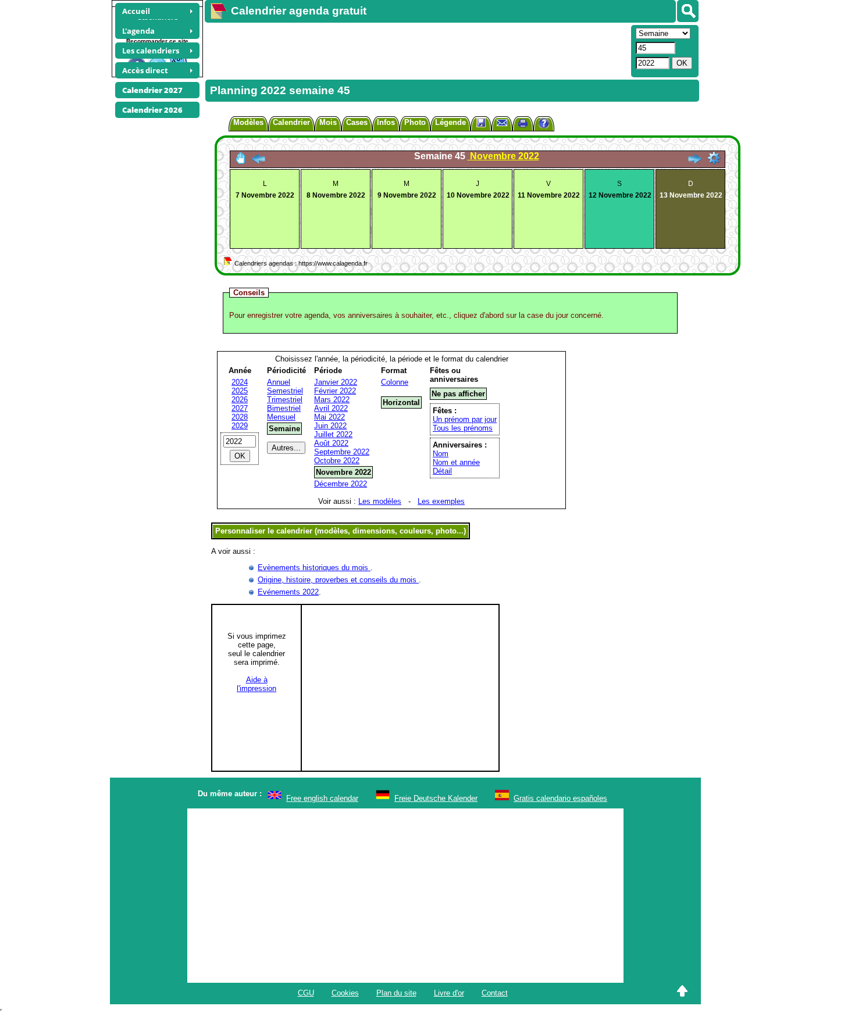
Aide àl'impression (256, 684)
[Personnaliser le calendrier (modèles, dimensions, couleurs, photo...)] (714, 158)
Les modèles (379, 501)
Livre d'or (449, 993)
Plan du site (396, 993)
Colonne (394, 382)
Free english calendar (322, 798)
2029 (239, 425)
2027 (239, 408)
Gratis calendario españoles (560, 798)
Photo (415, 122)
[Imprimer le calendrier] (523, 124)
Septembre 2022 (341, 452)
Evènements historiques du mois (314, 567)
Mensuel (281, 417)
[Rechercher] (688, 11)
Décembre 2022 (340, 483)
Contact (495, 993)
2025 (239, 390)
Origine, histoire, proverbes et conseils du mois (338, 579)
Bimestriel (284, 408)
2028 (239, 417)
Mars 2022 (332, 399)
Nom (440, 453)
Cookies (345, 993)
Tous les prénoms (463, 428)
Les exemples (441, 501)
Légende (450, 122)
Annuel (278, 382)
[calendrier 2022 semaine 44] (258, 162)
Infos (386, 122)
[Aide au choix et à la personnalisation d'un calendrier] (544, 124)
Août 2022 (331, 443)
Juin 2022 (330, 425)
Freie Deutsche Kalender (436, 798)
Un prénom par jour (465, 419)
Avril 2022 (331, 408)
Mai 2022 (329, 417)
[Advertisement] (416, 50)
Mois (328, 122)
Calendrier (291, 122)
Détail (442, 471)
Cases (357, 122)
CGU (306, 993)
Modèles (248, 122)
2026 (239, 399)
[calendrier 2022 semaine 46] (694, 162)
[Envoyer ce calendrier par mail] (502, 122)
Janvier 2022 (335, 382)
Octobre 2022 (336, 460)
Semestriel (285, 390)
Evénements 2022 (288, 592)
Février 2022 (335, 390)
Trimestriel (284, 399)
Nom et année (456, 462)
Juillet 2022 (333, 434)
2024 (239, 382)
